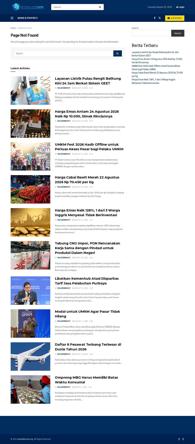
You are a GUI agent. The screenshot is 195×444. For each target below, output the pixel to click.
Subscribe (176, 18)
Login (181, 7)
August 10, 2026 (81, 354)
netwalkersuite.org (25, 439)
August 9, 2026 (80, 387)
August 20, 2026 (81, 258)
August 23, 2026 (81, 154)
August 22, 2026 (81, 187)
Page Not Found (24, 28)
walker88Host (64, 88)
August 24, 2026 (81, 121)
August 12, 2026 (81, 288)
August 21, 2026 (81, 220)
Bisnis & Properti (28, 18)
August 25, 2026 (81, 88)
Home (13, 28)
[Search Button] (101, 7)
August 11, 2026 (81, 321)
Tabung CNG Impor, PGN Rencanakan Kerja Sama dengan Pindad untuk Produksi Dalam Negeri (87, 248)
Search (135, 28)
